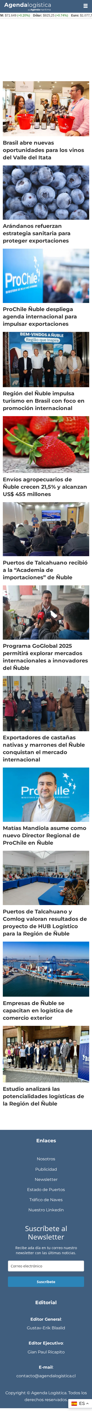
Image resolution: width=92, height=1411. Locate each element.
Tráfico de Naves (46, 1199)
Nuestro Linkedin (46, 1209)
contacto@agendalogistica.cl (46, 1375)
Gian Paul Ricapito (46, 1351)
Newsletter (46, 1179)
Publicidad (46, 1169)
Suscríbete (46, 1281)
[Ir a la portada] (39, 6)
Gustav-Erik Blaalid (46, 1327)
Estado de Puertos (46, 1189)
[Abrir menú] (85, 6)
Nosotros (46, 1158)
